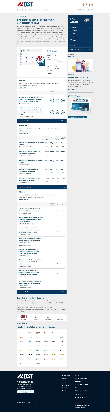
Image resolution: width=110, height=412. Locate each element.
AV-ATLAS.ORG (89, 10)
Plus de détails (21, 323)
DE (83, 5)
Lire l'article (71, 89)
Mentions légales (80, 407)
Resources (38, 10)
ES (92, 5)
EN (86, 5)
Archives (49, 73)
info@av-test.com (83, 388)
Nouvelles (24, 10)
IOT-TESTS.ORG (80, 10)
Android (75, 37)
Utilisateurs (73, 27)
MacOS (74, 33)
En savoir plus (22, 88)
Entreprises (73, 45)
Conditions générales (81, 403)
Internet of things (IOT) (76, 49)
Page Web (49, 70)
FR (89, 5)
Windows (75, 30)
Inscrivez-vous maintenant (77, 117)
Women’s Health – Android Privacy (78, 77)
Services (31, 10)
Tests (18, 10)
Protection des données (82, 405)
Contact (45, 10)
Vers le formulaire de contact (25, 391)
